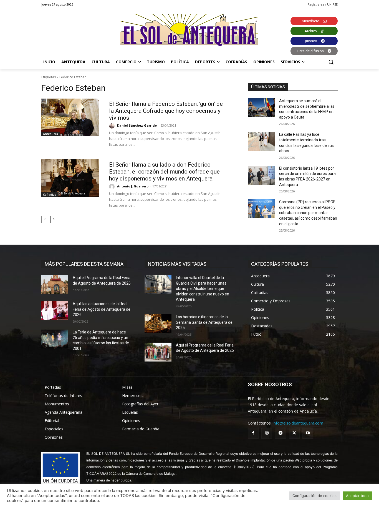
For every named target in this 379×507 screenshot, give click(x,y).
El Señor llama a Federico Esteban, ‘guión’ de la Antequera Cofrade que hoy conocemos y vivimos (166, 111)
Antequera (50, 134)
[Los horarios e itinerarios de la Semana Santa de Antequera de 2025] (158, 323)
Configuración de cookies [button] (314, 495)
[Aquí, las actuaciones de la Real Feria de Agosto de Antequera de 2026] (54, 310)
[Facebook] (253, 433)
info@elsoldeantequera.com (298, 423)
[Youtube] (307, 433)
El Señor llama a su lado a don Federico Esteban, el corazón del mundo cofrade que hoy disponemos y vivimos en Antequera (164, 171)
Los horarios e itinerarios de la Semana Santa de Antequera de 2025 (204, 322)
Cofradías (49, 195)
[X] (294, 433)
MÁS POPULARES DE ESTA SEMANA (84, 264)
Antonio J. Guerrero (132, 186)
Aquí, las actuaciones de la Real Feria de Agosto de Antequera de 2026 (101, 309)
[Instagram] (266, 433)
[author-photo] (112, 126)
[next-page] (53, 219)
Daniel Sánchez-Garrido (137, 125)
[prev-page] (44, 219)
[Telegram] (280, 433)
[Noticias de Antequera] (189, 30)
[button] (331, 62)
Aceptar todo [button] (357, 495)
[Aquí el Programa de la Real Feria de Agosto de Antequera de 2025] (158, 352)
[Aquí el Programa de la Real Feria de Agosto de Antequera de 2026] (54, 284)
